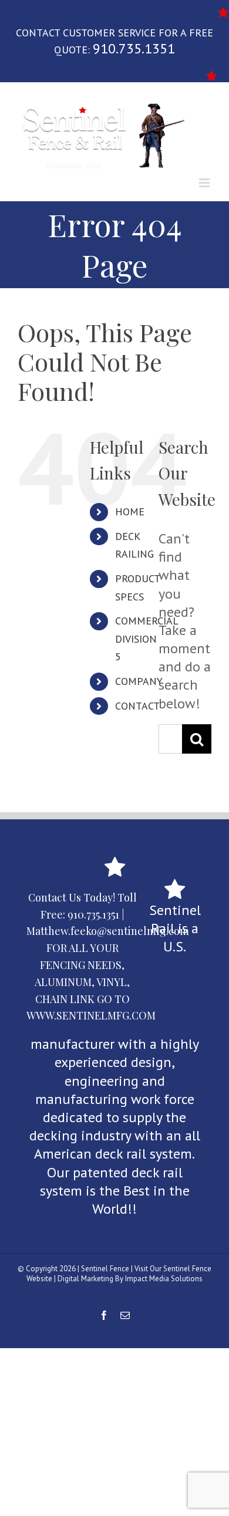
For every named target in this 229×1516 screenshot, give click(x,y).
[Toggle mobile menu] (205, 183)
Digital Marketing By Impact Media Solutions (130, 1279)
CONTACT (137, 706)
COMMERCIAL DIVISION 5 (146, 638)
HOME (129, 511)
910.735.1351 (134, 48)
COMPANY (139, 681)
